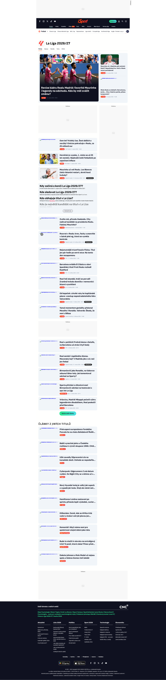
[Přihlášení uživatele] (119, 21)
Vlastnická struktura (58, 675)
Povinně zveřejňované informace (105, 675)
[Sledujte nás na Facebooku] (39, 21)
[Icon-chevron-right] (127, 31)
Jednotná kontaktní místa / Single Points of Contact (76, 675)
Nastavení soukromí (119, 673)
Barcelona (52, 200)
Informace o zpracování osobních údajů (99, 673)
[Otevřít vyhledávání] (122, 21)
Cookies (111, 673)
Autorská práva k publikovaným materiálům (51, 673)
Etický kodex (93, 675)
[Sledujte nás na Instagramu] (43, 21)
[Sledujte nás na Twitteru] (47, 21)
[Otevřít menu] (126, 21)
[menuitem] (43, 31)
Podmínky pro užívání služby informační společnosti (75, 673)
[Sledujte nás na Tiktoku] (51, 21)
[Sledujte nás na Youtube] (55, 21)
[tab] (40, 49)
